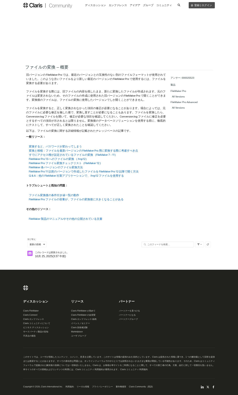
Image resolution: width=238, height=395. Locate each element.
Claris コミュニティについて (36, 323)
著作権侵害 (121, 387)
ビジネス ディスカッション (36, 327)
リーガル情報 (83, 387)
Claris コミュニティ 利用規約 (134, 369)
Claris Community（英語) (141, 387)
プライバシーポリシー (102, 387)
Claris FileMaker (31, 311)
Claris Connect (30, 315)
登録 (196, 5)
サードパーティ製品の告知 (35, 331)
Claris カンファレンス (33, 319)
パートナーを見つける (129, 311)
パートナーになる (127, 315)
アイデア (135, 5)
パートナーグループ (128, 319)
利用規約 (70, 387)
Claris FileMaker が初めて (83, 311)
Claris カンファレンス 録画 (84, 319)
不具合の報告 (29, 336)
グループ (148, 5)
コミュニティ (164, 5)
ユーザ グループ (78, 336)
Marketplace (77, 331)
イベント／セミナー (80, 323)
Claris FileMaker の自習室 (83, 315)
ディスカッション (95, 5)
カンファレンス (118, 5)
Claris (25, 287)
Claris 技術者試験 (79, 327)
